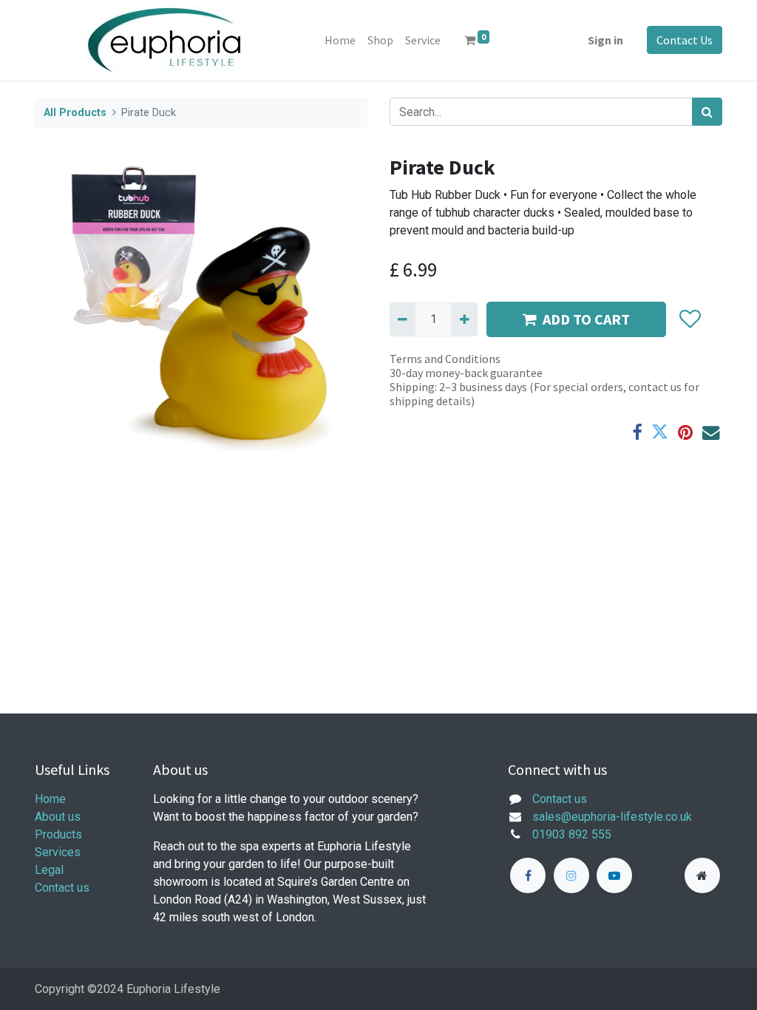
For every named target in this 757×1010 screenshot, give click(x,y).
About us (58, 817)
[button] (689, 319)
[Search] (707, 112)
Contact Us (684, 40)
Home (50, 799)
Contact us (62, 888)
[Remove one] (402, 319)
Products (58, 834)
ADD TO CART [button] (586, 319)
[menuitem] (340, 40)
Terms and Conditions (445, 358)
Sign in (605, 40)
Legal (49, 870)
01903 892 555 (571, 834)
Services (58, 852)
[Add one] (464, 319)
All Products (75, 112)
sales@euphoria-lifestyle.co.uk (612, 817)
